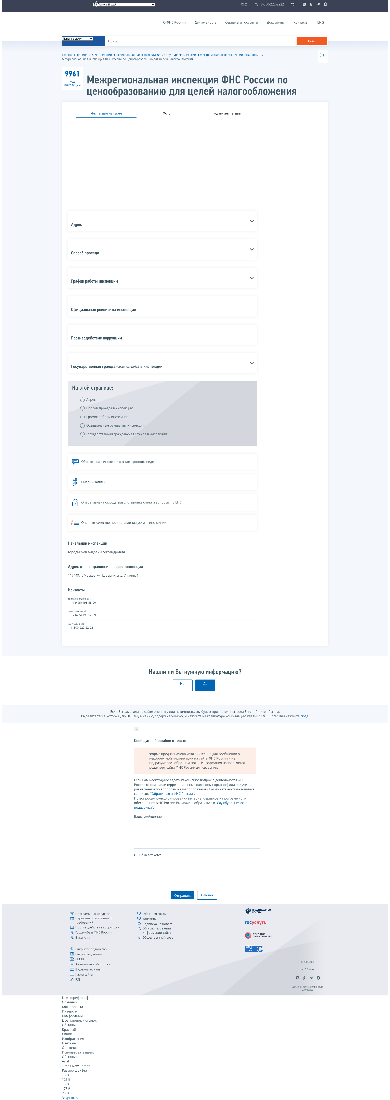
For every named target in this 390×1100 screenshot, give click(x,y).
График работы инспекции (107, 417)
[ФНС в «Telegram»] (318, 4)
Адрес (91, 399)
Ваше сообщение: (148, 816)
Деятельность (205, 22)
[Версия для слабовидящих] (245, 4)
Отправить (182, 895)
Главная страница (75, 55)
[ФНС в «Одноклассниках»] (311, 4)
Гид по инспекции (227, 113)
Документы (276, 22)
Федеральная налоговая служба (138, 55)
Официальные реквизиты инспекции (115, 425)
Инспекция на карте (106, 113)
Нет (183, 683)
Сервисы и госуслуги (241, 22)
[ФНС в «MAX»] (325, 4)
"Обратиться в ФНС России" (172, 793)
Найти (311, 41)
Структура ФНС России (180, 55)
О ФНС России (174, 22)
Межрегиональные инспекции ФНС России (230, 55)
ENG (320, 22)
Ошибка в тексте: (147, 855)
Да (205, 683)
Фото (166, 113)
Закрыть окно (72, 1098)
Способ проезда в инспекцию (109, 408)
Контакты (301, 22)
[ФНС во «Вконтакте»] (304, 4)
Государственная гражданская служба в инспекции (126, 434)
